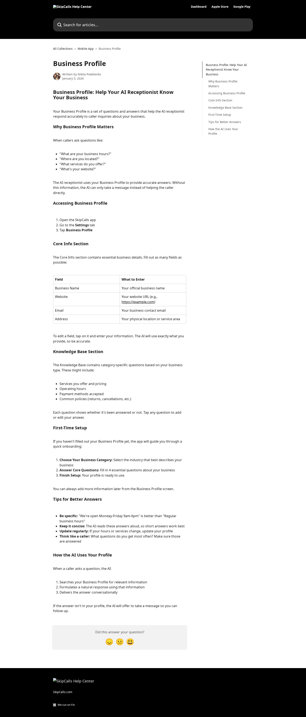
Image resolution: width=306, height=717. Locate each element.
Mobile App (86, 49)
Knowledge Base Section (225, 108)
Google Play (241, 6)
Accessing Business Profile (226, 93)
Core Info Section (220, 100)
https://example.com (138, 302)
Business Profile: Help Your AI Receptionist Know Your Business (226, 69)
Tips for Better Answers (224, 122)
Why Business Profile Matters (222, 83)
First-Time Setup (219, 115)
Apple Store (219, 6)
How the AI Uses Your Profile (223, 131)
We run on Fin (66, 705)
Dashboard (198, 6)
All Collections (63, 49)
